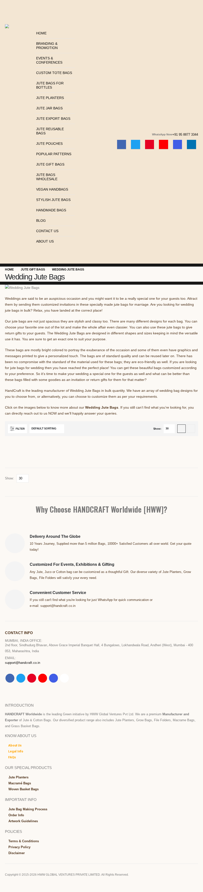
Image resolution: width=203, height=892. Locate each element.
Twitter (20, 678)
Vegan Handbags (52, 189)
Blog (41, 221)
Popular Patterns (53, 154)
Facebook (9, 678)
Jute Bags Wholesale (46, 177)
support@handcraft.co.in (22, 663)
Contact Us (47, 231)
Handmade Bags (51, 210)
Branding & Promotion (47, 46)
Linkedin (64, 678)
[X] (135, 144)
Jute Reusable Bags (50, 131)
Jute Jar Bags (49, 108)
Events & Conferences (49, 60)
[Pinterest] (149, 144)
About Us (45, 241)
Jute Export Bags (53, 119)
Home (41, 33)
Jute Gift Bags (50, 164)
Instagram (53, 678)
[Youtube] (163, 144)
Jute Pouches (49, 144)
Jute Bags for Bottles (50, 85)
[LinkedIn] (191, 144)
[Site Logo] (18, 37)
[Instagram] (177, 144)
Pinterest (31, 678)
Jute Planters (50, 98)
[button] (36, 25)
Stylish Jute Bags (53, 200)
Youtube (42, 678)
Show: (157, 428)
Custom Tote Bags (54, 73)
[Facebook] (121, 144)
